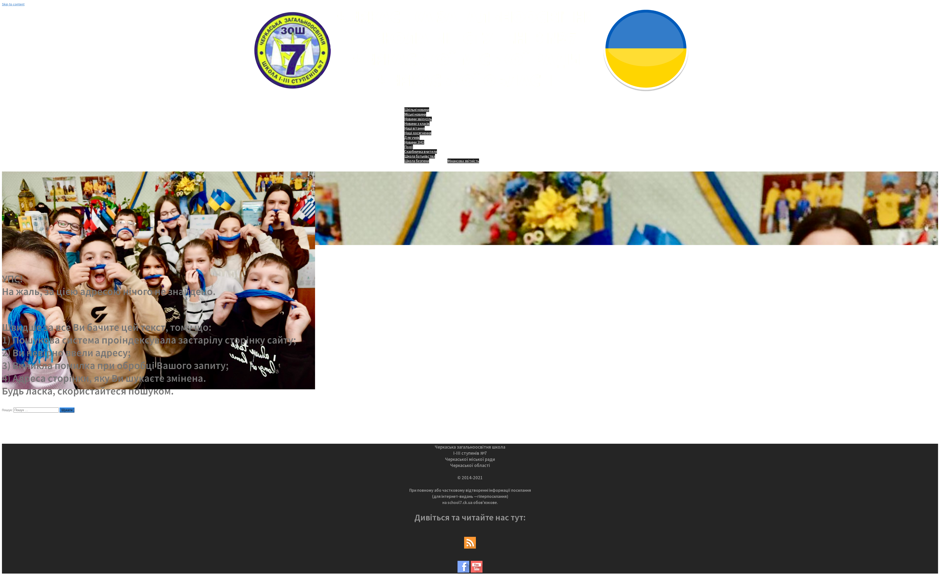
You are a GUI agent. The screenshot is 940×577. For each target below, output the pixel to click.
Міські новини (415, 114)
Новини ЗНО (414, 142)
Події (408, 147)
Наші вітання (414, 128)
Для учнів (412, 137)
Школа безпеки (416, 161)
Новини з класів (417, 123)
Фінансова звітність (463, 161)
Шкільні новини (416, 109)
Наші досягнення (417, 133)
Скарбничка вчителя (420, 151)
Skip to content (13, 4)
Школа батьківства (419, 156)
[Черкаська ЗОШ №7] (470, 94)
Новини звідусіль (418, 119)
